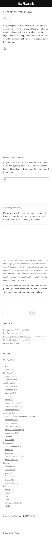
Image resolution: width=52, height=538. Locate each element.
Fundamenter (10, 476)
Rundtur (6, 463)
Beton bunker (10, 466)
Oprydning (9, 453)
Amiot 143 (9, 400)
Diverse (6, 486)
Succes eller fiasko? (13, 403)
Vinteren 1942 (10, 393)
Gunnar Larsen (11, 380)
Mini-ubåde (9, 440)
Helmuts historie (11, 460)
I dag (7, 363)
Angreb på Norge (11, 420)
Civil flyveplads (9, 383)
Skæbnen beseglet (12, 410)
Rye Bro (6, 333)
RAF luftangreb (11, 423)
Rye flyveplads (9, 360)
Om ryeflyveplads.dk (13, 503)
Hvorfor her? (8, 373)
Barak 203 (9, 450)
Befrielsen (9, 436)
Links (7, 500)
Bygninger (9, 473)
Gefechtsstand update (12, 343)
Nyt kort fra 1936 (10, 340)
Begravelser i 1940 (10, 330)
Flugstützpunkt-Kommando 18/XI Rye (20, 416)
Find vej (8, 366)
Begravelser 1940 (12, 433)
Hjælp (7, 506)
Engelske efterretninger (14, 430)
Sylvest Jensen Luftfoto (14, 456)
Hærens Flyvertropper (13, 406)
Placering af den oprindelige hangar (17, 337)
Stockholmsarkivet (12, 426)
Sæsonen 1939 (11, 390)
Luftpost (8, 396)
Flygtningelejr (8, 443)
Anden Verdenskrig (10, 413)
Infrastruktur (10, 470)
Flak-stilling (9, 480)
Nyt (6, 496)
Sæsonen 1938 (11, 386)
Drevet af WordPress (11, 533)
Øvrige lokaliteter (12, 483)
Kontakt (8, 490)
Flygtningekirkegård (13, 446)
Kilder (7, 493)
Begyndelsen (10, 376)
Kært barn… (10, 370)
